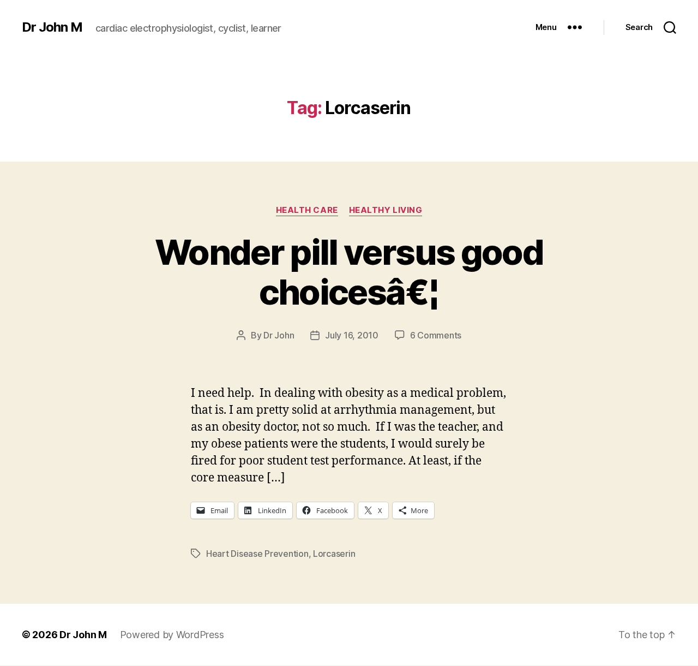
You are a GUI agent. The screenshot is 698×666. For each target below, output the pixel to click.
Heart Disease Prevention (257, 553)
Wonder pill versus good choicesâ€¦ (349, 272)
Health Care (307, 210)
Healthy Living (386, 210)
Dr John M (52, 27)
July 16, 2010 (351, 335)
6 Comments (435, 335)
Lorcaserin (334, 553)
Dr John (278, 335)
